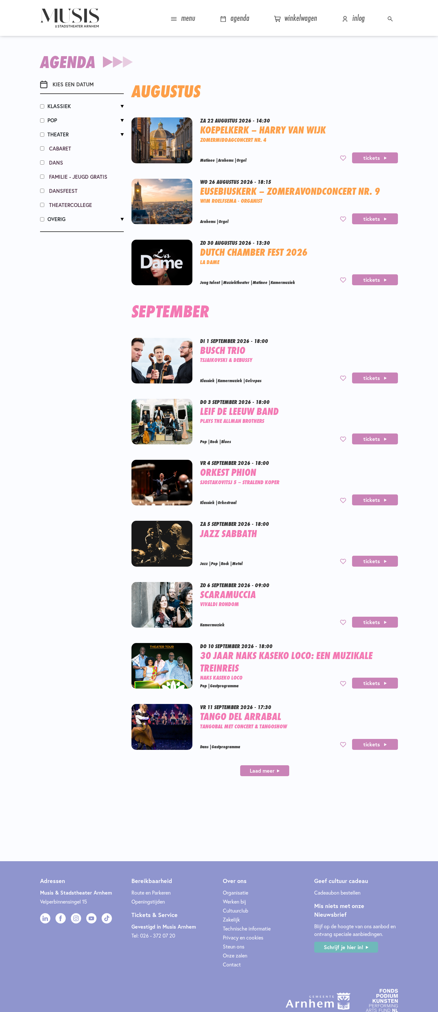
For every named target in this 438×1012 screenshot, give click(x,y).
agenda (238, 17)
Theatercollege (69, 205)
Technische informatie (247, 928)
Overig (56, 219)
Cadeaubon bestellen (337, 892)
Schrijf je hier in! (343, 947)
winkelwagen (299, 17)
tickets (372, 157)
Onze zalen (235, 955)
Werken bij (234, 901)
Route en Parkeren (151, 892)
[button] (391, 18)
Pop (52, 120)
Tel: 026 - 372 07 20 (153, 935)
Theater (58, 134)
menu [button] (187, 17)
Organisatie (235, 892)
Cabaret (59, 148)
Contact (232, 964)
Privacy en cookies (243, 937)
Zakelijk (231, 919)
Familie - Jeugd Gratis (77, 176)
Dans (55, 162)
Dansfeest (62, 190)
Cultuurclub (235, 910)
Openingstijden (148, 901)
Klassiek (59, 106)
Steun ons (233, 946)
